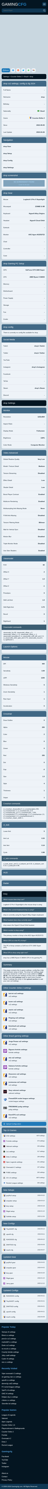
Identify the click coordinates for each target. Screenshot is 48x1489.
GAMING (14, 4)
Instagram (5, 1466)
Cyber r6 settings (8, 1359)
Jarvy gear (10, 1283)
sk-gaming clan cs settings (11, 1377)
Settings (6, 76)
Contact (4, 1477)
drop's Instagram (38, 367)
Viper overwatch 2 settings (11, 1373)
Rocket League (7, 1445)
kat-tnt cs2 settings (16, 993)
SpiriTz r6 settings (8, 1390)
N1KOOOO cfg (11, 1239)
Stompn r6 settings (8, 1332)
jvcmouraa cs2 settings (17, 1082)
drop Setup (7, 153)
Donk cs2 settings (8, 1345)
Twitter (4, 1463)
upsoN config (11, 1312)
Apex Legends (7, 1422)
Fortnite (4, 1435)
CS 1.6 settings (11, 1178)
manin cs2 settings (16, 1010)
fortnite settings (14, 1052)
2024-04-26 (40, 132)
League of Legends (9, 1415)
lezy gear (9, 1273)
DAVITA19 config (12, 1306)
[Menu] (44, 4)
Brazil (26, 76)
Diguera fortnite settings (18, 1049)
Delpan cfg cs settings (10, 1397)
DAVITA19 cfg (11, 1245)
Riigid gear (10, 1278)
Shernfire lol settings (9, 1404)
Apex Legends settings (14, 1162)
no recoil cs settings (9, 1349)
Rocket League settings (14, 1183)
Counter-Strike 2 (16, 76)
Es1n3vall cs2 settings (17, 1026)
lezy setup (9, 1206)
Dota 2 (4, 1442)
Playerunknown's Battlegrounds (13, 1428)
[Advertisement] (24, 40)
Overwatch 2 (6, 1438)
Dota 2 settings (11, 1157)
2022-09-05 (40, 125)
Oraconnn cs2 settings (17, 1074)
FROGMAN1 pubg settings (19, 1106)
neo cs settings (7, 1362)
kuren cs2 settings (16, 1001)
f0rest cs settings (8, 1335)
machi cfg (9, 1250)
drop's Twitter (39, 353)
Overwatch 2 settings (13, 1167)
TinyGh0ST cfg (11, 1229)
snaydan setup (11, 1201)
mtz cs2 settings (15, 1058)
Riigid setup (10, 1211)
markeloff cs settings (9, 1342)
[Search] (44, 10)
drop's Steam (40, 388)
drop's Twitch (39, 346)
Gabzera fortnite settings (18, 1066)
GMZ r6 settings (8, 1393)
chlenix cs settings (8, 1400)
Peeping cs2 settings (17, 1018)
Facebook (5, 1456)
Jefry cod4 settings (9, 1355)
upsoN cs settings (8, 1380)
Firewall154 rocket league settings (22, 1098)
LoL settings (10, 1151)
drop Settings (8, 167)
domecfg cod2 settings (10, 1383)
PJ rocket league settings (11, 1387)
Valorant (5, 1418)
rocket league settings (16, 1101)
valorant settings (14, 1093)
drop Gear (7, 146)
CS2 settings (10, 1136)
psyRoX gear (10, 1262)
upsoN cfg (9, 1234)
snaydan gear (11, 1268)
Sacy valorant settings (17, 1090)
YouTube (5, 1460)
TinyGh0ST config (12, 1301)
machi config (10, 1317)
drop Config (8, 160)
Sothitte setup (11, 1216)
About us (5, 1473)
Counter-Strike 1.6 (8, 1425)
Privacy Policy (7, 1480)
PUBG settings (11, 1172)
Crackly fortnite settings (10, 1352)
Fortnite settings (12, 1141)
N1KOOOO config (12, 1296)
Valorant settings (12, 1146)
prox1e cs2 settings (9, 1339)
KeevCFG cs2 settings (17, 1115)
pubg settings (13, 1109)
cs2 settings (13, 996)
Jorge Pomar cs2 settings (18, 1041)
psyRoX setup (11, 1195)
